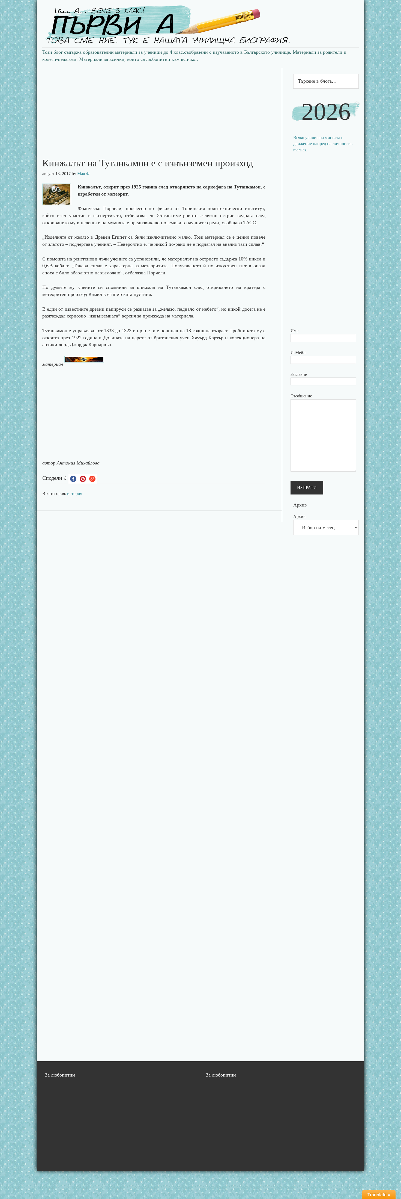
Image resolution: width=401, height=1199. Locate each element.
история (74, 493)
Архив (299, 516)
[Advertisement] (159, 106)
